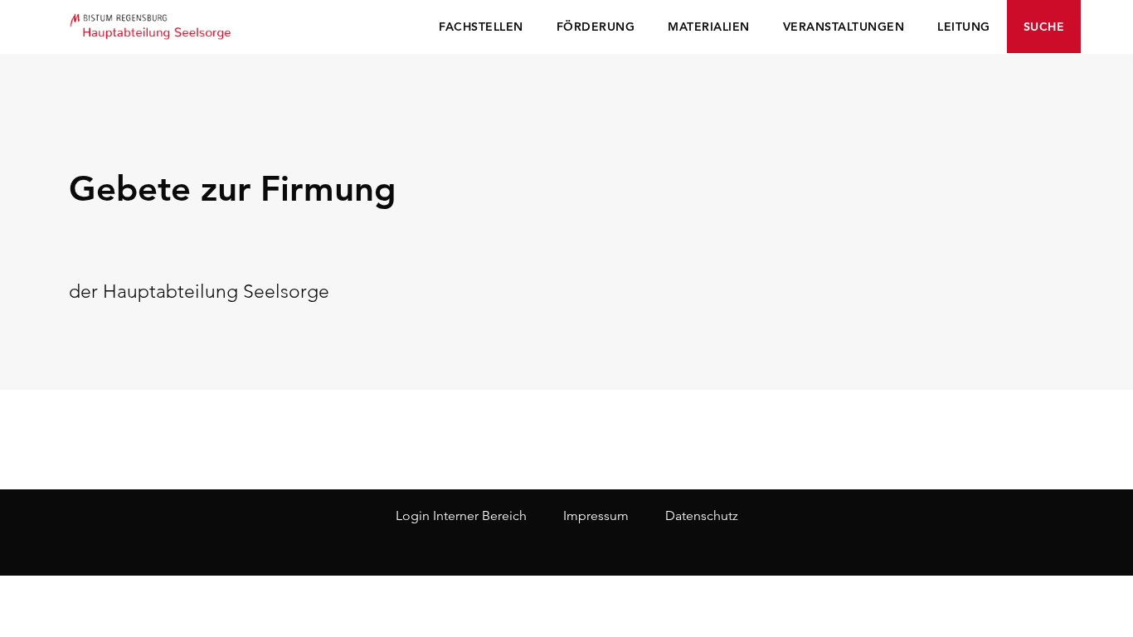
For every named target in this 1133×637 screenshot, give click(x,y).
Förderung (596, 26)
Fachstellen (481, 26)
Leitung (963, 26)
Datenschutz (701, 515)
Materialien (709, 26)
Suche (1044, 26)
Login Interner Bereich (461, 515)
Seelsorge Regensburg (152, 25)
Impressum (596, 515)
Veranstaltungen (844, 26)
